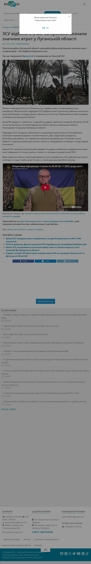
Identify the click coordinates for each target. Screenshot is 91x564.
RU (47, 28)
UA (43, 28)
